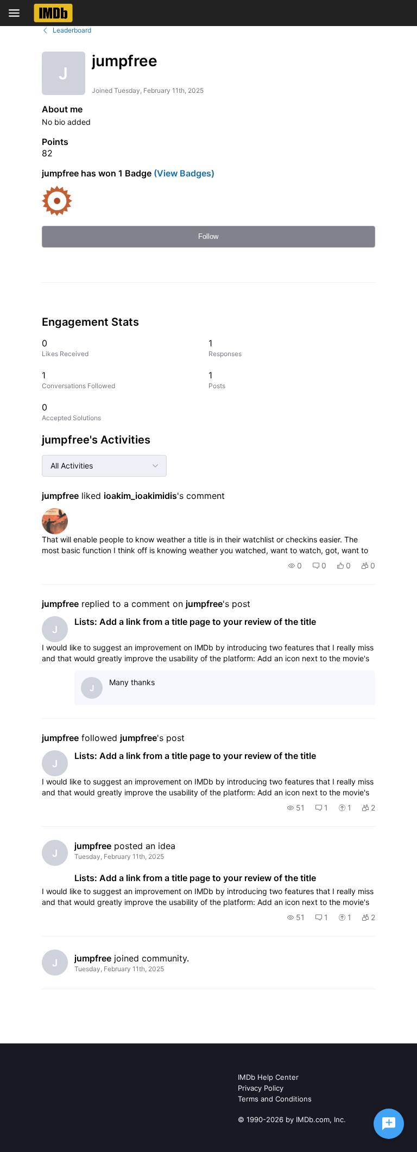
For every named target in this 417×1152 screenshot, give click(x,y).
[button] (295, 565)
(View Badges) (182, 173)
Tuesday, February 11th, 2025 (119, 856)
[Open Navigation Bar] (17, 13)
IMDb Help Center (268, 1077)
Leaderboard (72, 30)
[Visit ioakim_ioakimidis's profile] (55, 521)
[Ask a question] (389, 1124)
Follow (208, 236)
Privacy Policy (260, 1088)
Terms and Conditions (275, 1098)
